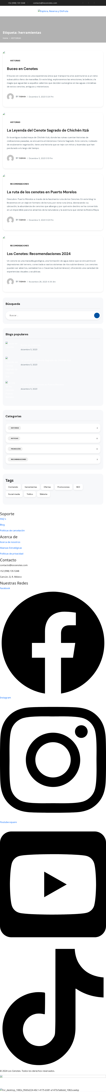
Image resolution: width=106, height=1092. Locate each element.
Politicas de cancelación (12, 530)
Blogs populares (17, 334)
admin (21, 96)
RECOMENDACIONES (19, 184)
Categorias (13, 416)
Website (43, 494)
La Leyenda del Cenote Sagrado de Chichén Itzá (48, 130)
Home (5, 38)
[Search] (97, 315)
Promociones (64, 487)
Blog (2, 524)
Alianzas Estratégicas (11, 547)
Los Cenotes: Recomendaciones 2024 (39, 253)
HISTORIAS (16, 38)
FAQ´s (3, 518)
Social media (14, 494)
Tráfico (30, 494)
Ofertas (47, 487)
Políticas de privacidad (11, 553)
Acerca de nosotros (10, 542)
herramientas (31, 487)
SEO (78, 487)
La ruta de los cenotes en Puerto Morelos (42, 192)
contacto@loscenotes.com (45, 3)
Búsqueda (13, 304)
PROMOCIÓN (16, 449)
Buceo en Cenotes (22, 68)
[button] (94, 11)
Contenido (13, 487)
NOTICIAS (14, 438)
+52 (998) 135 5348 (16, 3)
